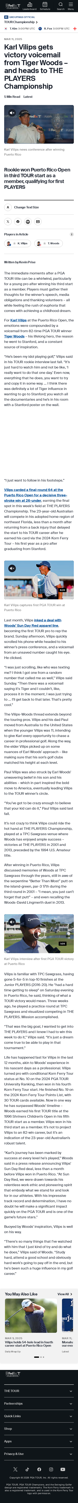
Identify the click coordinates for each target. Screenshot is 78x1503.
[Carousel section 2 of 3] (41, 1357)
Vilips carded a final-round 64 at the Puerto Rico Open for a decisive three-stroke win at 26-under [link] (35, 495)
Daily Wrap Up (13, 1351)
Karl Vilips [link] (18, 320)
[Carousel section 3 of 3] (43, 1357)
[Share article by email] (38, 221)
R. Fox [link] (48, 28)
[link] (13, 6)
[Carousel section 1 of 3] (36, 1357)
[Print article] (28, 221)
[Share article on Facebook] (18, 221)
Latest (65, 1351)
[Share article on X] (8, 221)
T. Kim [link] (13, 28)
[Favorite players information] (72, 234)
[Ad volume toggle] (12, 113)
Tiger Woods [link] (14, 336)
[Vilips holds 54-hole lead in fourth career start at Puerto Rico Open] (31, 1316)
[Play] (39, 580)
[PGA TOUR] (13, 1374)
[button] (39, 580)
